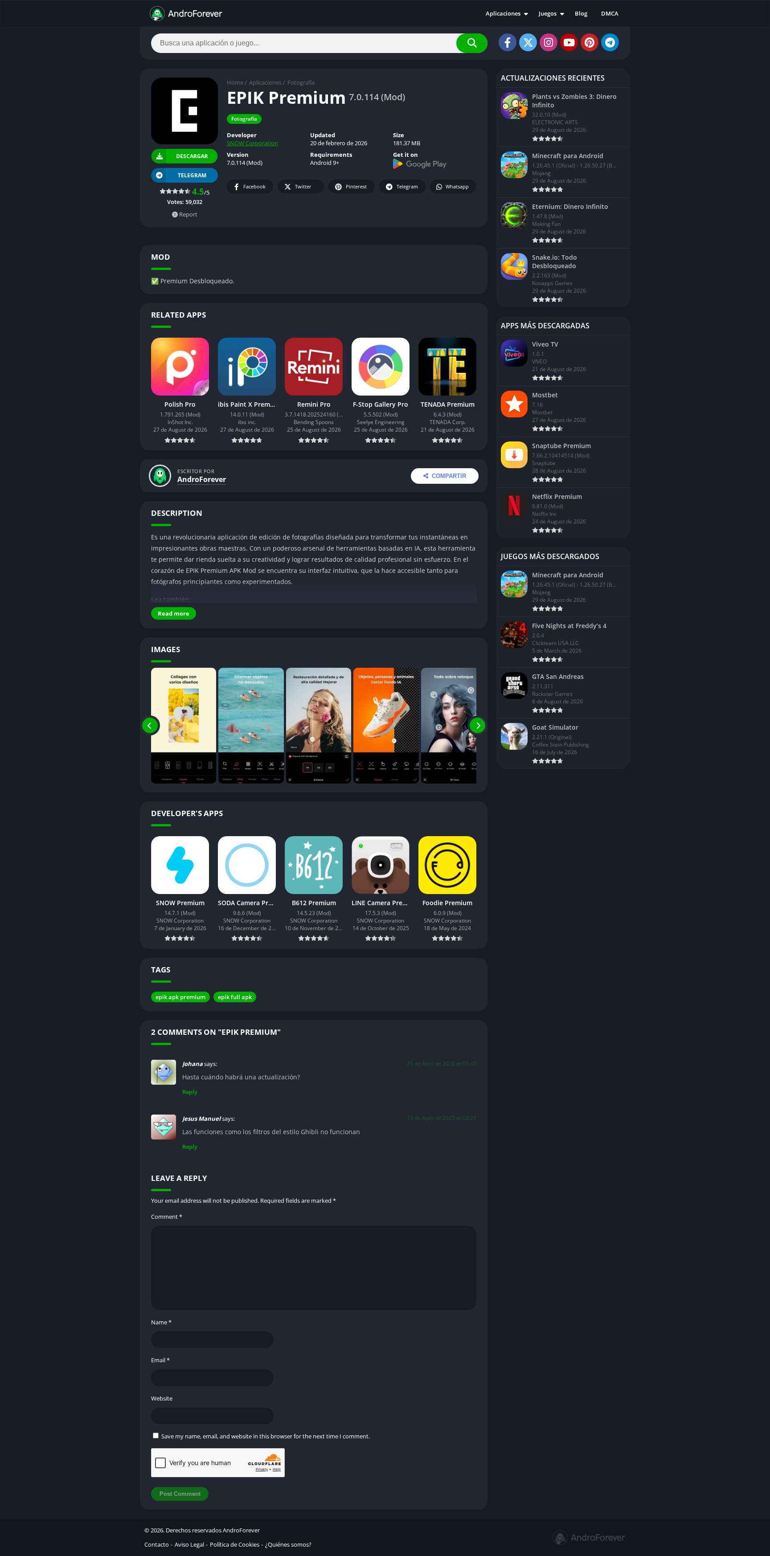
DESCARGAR (191, 156)
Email (160, 1360)
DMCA (609, 13)
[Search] (471, 43)
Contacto (156, 1544)
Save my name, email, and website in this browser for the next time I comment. (265, 1436)
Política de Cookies (234, 1544)
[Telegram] (610, 42)
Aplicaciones (503, 13)
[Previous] (150, 726)
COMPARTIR (449, 476)
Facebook (254, 186)
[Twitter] (528, 42)
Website (161, 1398)
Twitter (303, 186)
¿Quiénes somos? (288, 1544)
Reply (189, 1092)
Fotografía (301, 82)
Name (161, 1322)
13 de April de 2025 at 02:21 (441, 1118)
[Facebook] (507, 42)
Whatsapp (457, 186)
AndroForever (201, 479)
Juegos (548, 13)
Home (235, 82)
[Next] (477, 726)
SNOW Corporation (252, 143)
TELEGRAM (192, 175)
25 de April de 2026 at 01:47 (441, 1063)
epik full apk (235, 997)
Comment (166, 1217)
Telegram (407, 186)
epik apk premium (180, 997)
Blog (581, 13)
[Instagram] (548, 42)
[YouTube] (569, 42)
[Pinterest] (589, 42)
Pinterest (356, 186)
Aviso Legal (189, 1544)
